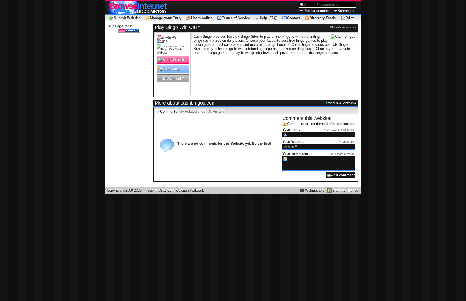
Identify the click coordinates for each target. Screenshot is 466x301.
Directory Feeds (323, 18)
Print (349, 18)
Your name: (318, 129)
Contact (293, 18)
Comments (168, 111)
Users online (201, 18)
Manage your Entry (165, 18)
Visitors (219, 111)
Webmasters (315, 190)
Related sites (195, 111)
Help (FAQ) (268, 18)
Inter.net (137, 6)
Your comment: (318, 154)
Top (355, 190)
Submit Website (127, 18)
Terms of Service (236, 18)
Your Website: (318, 142)
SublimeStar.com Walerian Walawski (176, 190)
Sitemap (338, 190)
